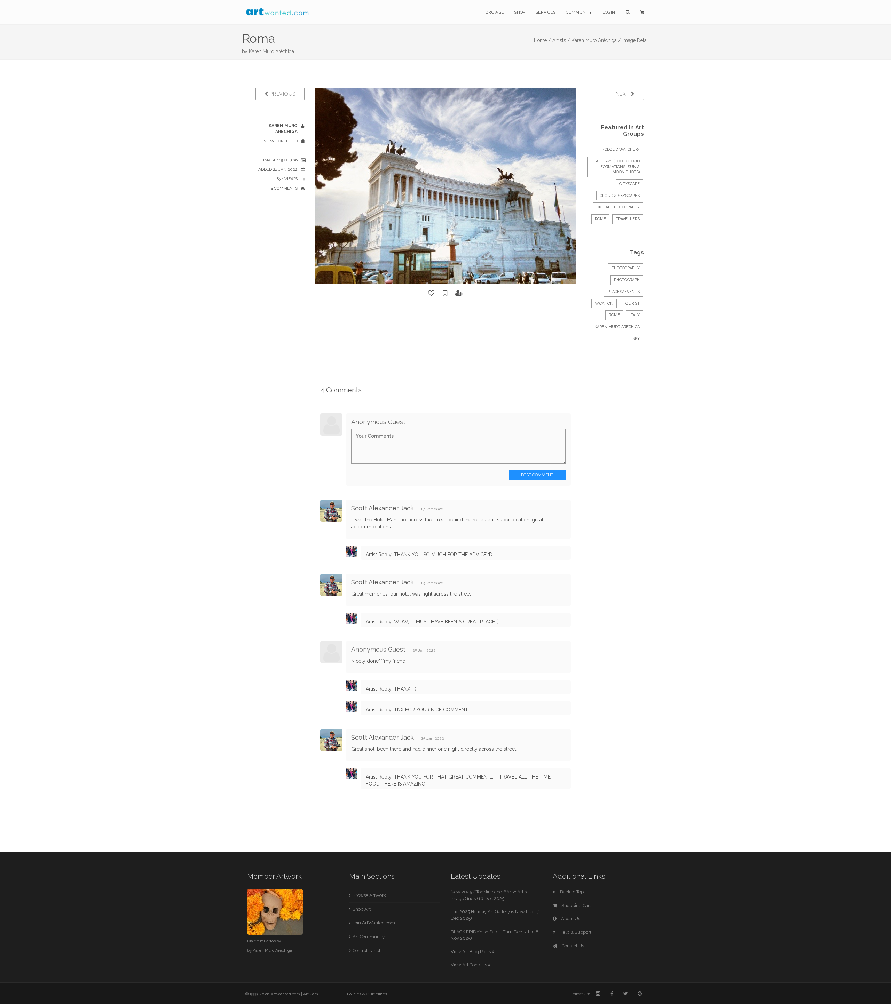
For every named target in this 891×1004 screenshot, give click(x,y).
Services (545, 12)
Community (579, 12)
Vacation (604, 303)
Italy (635, 315)
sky (636, 338)
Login (608, 12)
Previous (281, 94)
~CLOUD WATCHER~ (621, 149)
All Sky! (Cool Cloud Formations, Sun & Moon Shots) (618, 166)
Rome (614, 315)
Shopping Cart (575, 905)
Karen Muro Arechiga (617, 327)
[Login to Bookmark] (445, 293)
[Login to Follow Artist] (459, 293)
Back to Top (571, 891)
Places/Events (623, 291)
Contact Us (572, 945)
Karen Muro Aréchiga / (596, 40)
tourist (631, 303)
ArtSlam (310, 993)
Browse (495, 12)
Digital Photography (618, 207)
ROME (600, 219)
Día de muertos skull (266, 941)
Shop (519, 12)
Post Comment (537, 474)
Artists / (561, 40)
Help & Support (575, 932)
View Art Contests (469, 964)
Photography (626, 268)
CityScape (629, 184)
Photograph (627, 280)
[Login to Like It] (432, 293)
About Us (570, 918)
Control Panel (366, 950)
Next (623, 94)
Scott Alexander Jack (382, 508)
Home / (542, 40)
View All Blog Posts (471, 951)
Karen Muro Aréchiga (271, 51)
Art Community (369, 936)
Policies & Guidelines (367, 993)
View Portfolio (281, 140)
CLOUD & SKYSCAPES (620, 195)
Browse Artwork (369, 895)
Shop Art (362, 909)
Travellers (628, 219)
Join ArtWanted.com (374, 922)
